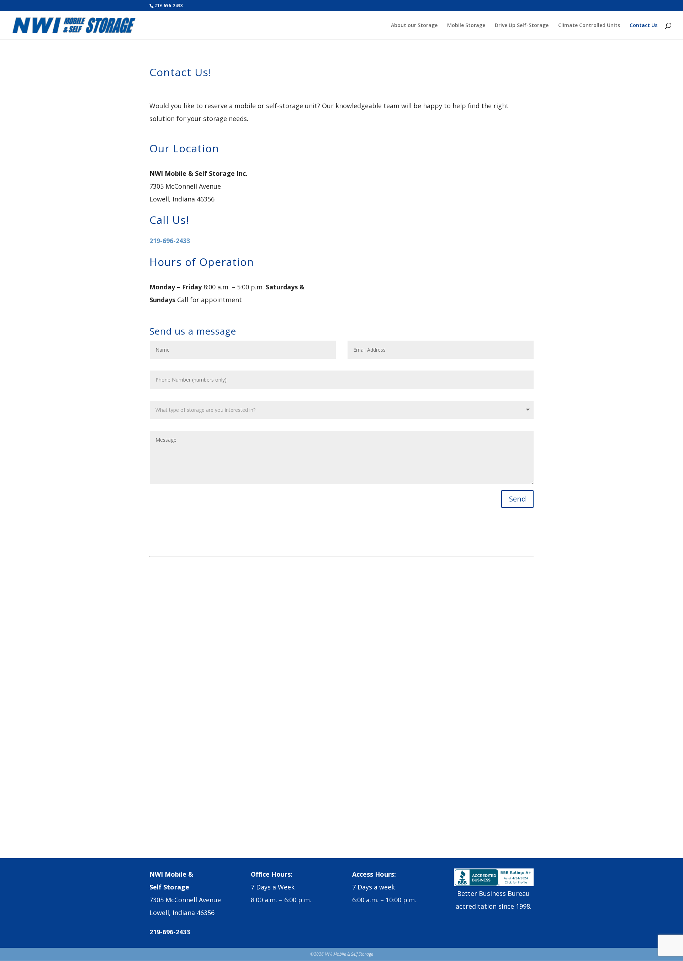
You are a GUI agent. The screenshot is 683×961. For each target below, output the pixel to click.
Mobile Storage (466, 25)
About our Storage (414, 25)
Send (517, 499)
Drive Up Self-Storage (522, 25)
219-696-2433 (169, 240)
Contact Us (643, 25)
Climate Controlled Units (589, 25)
